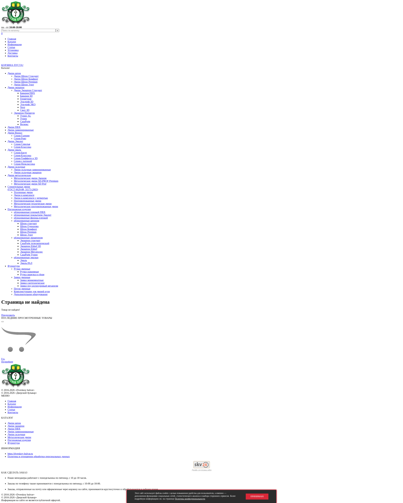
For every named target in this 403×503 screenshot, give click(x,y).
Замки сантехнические (32, 283)
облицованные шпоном (26, 220)
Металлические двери (19, 437)
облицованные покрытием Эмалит (32, 215)
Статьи (11, 47)
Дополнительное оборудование (31, 294)
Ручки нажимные (29, 271)
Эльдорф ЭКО (28, 104)
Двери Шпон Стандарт (26, 76)
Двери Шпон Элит (24, 84)
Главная (12, 38)
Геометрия (25, 98)
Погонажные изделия (19, 209)
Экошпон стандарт (30, 240)
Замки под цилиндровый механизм (39, 285)
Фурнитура (14, 266)
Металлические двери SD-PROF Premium (36, 181)
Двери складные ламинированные (32, 169)
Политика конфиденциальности (190, 499)
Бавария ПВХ (27, 93)
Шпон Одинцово (29, 226)
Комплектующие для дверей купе (32, 291)
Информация (15, 44)
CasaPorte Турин (29, 254)
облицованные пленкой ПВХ (29, 212)
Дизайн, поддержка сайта (201, 470)
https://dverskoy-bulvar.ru (20, 453)
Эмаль (23, 260)
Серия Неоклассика (24, 164)
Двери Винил (15, 132)
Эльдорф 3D (26, 101)
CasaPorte (25, 121)
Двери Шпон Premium (25, 81)
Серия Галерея (21, 135)
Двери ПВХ (14, 127)
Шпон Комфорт (28, 229)
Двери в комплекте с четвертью (31, 198)
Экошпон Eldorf (28, 249)
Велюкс (24, 124)
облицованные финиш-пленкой (31, 217)
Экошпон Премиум (24, 113)
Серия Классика (22, 147)
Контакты (13, 55)
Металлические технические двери (33, 203)
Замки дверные (22, 277)
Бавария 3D (26, 96)
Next (22, 107)
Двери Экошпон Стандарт (28, 90)
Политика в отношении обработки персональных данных (39, 456)
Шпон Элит (26, 234)
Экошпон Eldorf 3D (30, 246)
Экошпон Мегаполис (31, 251)
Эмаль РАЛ (26, 263)
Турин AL (25, 115)
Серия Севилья (22, 144)
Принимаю (257, 496)
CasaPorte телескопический (34, 243)
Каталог (12, 41)
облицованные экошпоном (28, 237)
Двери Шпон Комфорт (26, 79)
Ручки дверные (22, 268)
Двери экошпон (16, 87)
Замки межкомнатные (32, 280)
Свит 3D (24, 110)
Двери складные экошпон (28, 172)
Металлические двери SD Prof (30, 183)
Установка (13, 50)
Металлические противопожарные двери (36, 206)
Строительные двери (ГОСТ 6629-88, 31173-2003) (23, 188)
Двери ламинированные (21, 130)
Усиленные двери (23, 192)
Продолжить (8, 315)
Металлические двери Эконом (30, 178)
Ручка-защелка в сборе (32, 274)
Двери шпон (14, 73)
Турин (23, 118)
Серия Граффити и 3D (26, 158)
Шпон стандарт (28, 223)
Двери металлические (19, 175)
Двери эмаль (14, 149)
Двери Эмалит (15, 141)
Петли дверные (22, 288)
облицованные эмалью (26, 257)
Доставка (12, 53)
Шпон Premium (28, 232)
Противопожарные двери (27, 200)
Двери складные (16, 166)
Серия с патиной (23, 161)
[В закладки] (2, 321)
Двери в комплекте (24, 195)
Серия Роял (20, 138)
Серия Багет (20, 152)
